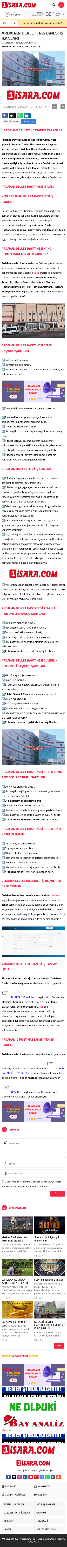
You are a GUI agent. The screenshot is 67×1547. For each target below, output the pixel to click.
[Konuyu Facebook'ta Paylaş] (5, 115)
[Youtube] (30, 1477)
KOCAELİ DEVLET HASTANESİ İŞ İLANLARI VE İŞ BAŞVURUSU (49, 1325)
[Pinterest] (36, 1477)
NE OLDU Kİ (33, 1542)
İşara (18, 43)
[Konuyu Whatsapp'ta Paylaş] (20, 115)
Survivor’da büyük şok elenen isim (47, 1239)
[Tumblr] (53, 1477)
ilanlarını (56, 895)
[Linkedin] (25, 1477)
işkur (36, 272)
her (42, 1006)
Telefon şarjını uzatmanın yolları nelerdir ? (41, 23)
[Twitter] (14, 1477)
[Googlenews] (42, 1477)
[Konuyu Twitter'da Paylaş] (12, 115)
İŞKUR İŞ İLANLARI (29, 43)
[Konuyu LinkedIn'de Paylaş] (27, 115)
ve (60, 1054)
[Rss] (58, 1477)
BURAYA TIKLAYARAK (23, 997)
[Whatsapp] (47, 1477)
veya (45, 867)
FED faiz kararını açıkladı (48, 1279)
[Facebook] (8, 1477)
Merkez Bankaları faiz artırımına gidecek (14, 1239)
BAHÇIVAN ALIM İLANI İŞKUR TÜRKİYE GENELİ (15, 1281)
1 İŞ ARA (38, 106)
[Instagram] (19, 1477)
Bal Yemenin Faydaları (14, 1321)
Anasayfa (8, 43)
